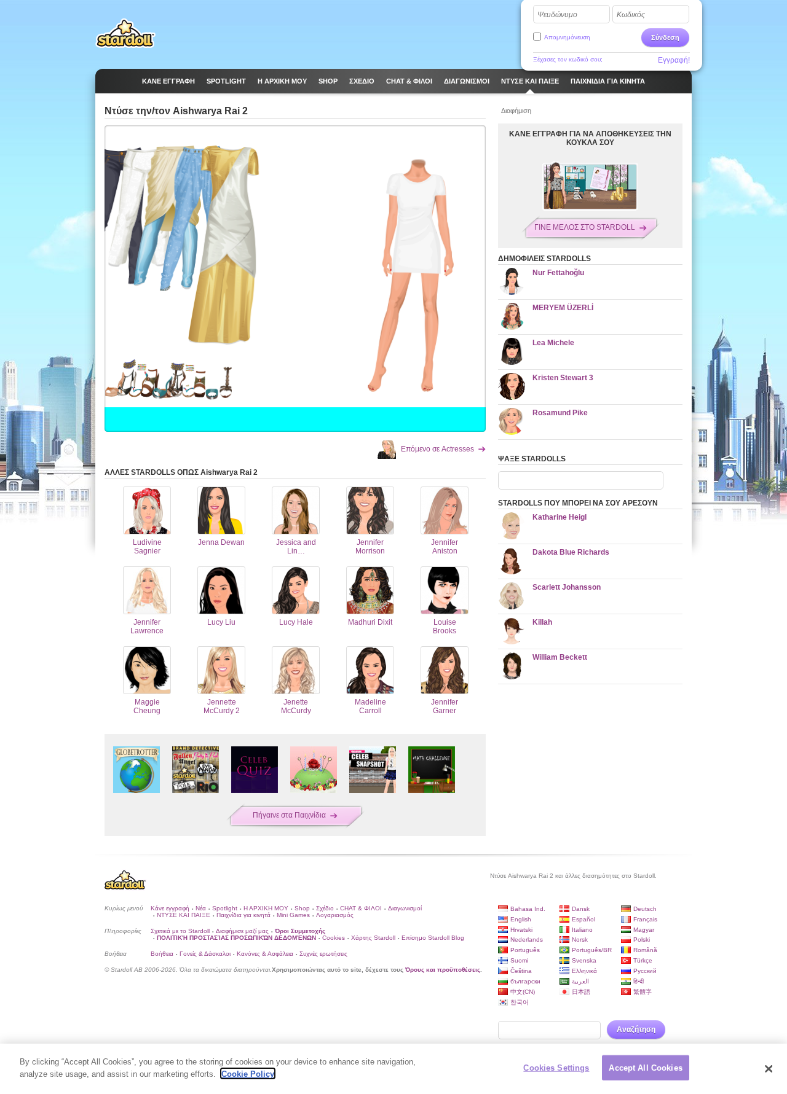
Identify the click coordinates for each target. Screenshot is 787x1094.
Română (645, 950)
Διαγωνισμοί (405, 908)
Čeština (521, 970)
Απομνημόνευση (567, 37)
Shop (302, 908)
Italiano (582, 929)
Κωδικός (631, 14)
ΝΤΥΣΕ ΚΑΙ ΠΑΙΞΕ (183, 915)
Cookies (333, 937)
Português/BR (592, 950)
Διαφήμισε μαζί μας (242, 931)
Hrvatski (521, 929)
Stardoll (125, 33)
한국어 (519, 1002)
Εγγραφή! (674, 60)
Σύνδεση (665, 37)
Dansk (581, 908)
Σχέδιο (325, 908)
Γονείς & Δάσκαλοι (205, 953)
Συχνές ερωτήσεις (323, 953)
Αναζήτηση (636, 1029)
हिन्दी (638, 981)
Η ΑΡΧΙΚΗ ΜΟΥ (265, 908)
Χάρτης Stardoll (373, 937)
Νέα (201, 908)
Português (525, 950)
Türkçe (642, 960)
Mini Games (293, 915)
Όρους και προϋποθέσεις (442, 969)
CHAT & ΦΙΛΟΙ (361, 908)
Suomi (519, 960)
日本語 (581, 991)
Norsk (580, 939)
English (520, 919)
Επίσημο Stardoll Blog (432, 937)
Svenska (584, 960)
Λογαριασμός (335, 915)
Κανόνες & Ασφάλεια (265, 953)
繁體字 (642, 991)
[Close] (768, 1068)
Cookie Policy (247, 1073)
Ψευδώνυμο (557, 14)
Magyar (643, 929)
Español (583, 919)
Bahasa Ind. (527, 908)
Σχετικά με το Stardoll (180, 931)
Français (645, 919)
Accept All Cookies (645, 1068)
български (525, 981)
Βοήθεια (162, 953)
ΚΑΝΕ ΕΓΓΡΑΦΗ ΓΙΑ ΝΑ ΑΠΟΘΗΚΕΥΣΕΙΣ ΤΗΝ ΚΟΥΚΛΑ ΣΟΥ (590, 138)
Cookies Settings (556, 1068)
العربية (580, 981)
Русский (645, 970)
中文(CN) (522, 991)
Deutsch (645, 908)
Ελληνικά (584, 970)
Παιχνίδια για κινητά (243, 915)
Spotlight (224, 908)
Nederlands (526, 939)
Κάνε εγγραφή (170, 908)
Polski (641, 939)
